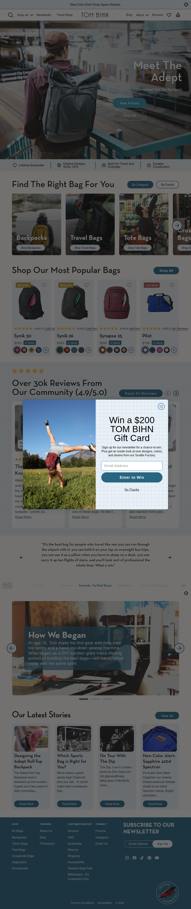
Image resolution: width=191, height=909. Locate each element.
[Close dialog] (161, 406)
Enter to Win (132, 477)
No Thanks (132, 489)
